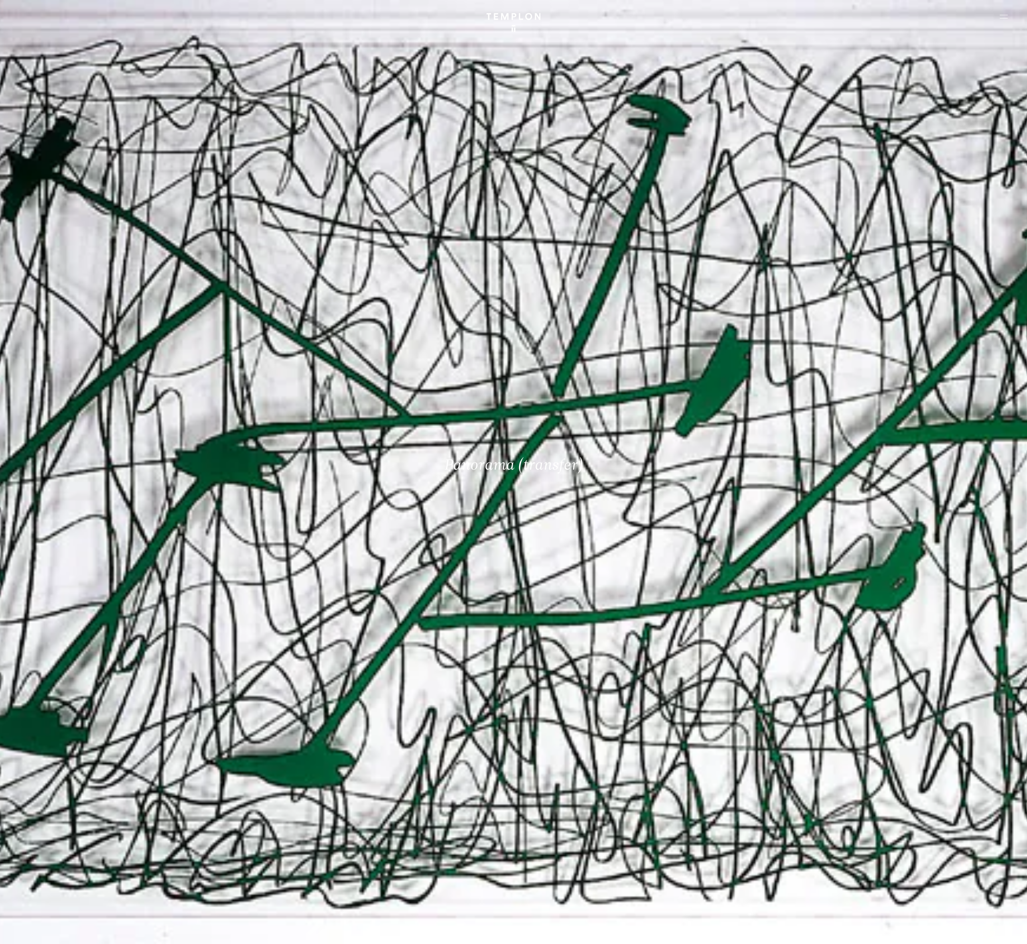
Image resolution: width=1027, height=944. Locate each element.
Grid (208, 931)
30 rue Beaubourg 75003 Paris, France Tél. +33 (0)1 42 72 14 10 (54, 814)
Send (543, 876)
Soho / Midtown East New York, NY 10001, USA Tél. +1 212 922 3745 (311, 868)
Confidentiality (957, 931)
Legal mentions (916, 931)
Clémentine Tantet (146, 931)
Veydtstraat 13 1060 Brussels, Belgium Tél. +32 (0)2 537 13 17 (307, 814)
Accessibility (995, 931)
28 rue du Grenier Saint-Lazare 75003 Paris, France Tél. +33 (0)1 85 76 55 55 (65, 868)
